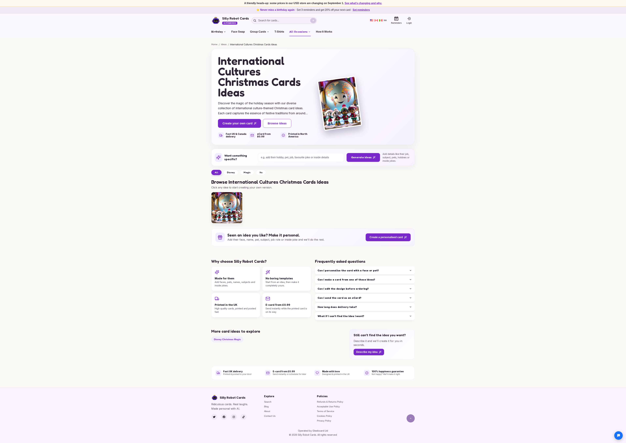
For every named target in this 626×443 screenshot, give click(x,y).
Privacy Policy (324, 420)
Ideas (224, 44)
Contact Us (270, 416)
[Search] (313, 20)
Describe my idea (367, 352)
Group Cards (258, 31)
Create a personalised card (386, 237)
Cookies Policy (324, 416)
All (216, 172)
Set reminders (361, 9)
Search (267, 401)
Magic (247, 172)
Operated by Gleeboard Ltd (313, 430)
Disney (231, 172)
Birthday (217, 31)
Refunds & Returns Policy (330, 401)
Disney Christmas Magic (227, 339)
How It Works (324, 31)
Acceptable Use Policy (328, 406)
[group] (226, 207)
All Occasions (298, 31)
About (267, 411)
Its (261, 172)
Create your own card (238, 123)
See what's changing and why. (363, 3)
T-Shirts (279, 31)
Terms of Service (325, 411)
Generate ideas (361, 157)
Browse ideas (277, 123)
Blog (266, 406)
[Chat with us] (618, 435)
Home (214, 44)
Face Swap (238, 31)
